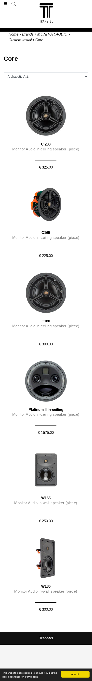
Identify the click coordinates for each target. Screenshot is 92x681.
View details (45, 130)
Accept (75, 674)
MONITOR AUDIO (52, 34)
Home (13, 34)
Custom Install (20, 40)
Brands (28, 34)
